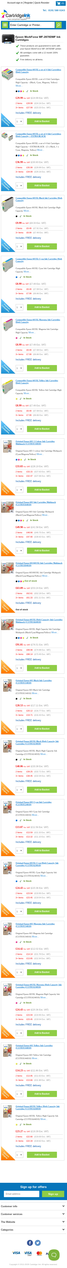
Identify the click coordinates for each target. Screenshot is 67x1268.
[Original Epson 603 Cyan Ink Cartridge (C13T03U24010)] (7, 812)
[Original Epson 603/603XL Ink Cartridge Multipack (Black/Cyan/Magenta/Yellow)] (7, 573)
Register (28, 2)
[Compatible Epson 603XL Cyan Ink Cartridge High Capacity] (7, 272)
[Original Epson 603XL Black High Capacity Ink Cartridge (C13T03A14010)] (7, 751)
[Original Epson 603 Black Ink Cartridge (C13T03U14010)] (7, 691)
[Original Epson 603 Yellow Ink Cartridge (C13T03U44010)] (7, 1056)
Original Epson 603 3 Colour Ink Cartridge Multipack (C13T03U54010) (35, 442)
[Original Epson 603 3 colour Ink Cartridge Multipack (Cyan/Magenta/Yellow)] (7, 451)
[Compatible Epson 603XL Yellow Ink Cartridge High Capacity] (7, 393)
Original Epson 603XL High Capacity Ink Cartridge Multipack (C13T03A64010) (39, 620)
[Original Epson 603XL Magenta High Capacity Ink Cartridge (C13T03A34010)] (7, 995)
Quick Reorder (42, 2)
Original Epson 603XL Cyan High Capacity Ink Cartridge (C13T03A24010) (37, 864)
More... (19, 85)
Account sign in (15, 2)
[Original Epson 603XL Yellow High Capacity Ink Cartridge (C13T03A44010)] (7, 1116)
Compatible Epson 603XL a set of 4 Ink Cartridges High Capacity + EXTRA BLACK (38, 135)
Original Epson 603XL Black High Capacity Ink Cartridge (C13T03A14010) (37, 742)
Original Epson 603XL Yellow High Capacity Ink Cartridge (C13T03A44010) (38, 1107)
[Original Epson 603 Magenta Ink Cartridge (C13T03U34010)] (7, 934)
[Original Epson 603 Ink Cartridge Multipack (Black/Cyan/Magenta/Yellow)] (7, 512)
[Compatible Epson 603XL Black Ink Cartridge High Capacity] (7, 211)
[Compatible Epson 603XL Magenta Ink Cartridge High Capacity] (7, 331)
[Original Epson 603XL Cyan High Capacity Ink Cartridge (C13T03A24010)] (7, 873)
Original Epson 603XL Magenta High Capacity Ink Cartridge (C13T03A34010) (39, 986)
